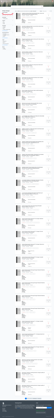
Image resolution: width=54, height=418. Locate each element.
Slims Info (31, 1)
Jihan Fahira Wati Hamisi (36, 222)
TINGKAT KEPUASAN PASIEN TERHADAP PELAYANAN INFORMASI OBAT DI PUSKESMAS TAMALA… (32, 155)
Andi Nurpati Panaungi (29, 158)
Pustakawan (42, 1)
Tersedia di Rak (5, 18)
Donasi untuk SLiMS (41, 410)
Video (4, 23)
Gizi (3, 42)
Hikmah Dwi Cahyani (36, 209)
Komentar (24, 15)
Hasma (27, 55)
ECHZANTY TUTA (34, 132)
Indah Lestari (33, 389)
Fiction (4, 27)
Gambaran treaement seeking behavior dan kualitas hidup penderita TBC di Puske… (32, 360)
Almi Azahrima (33, 94)
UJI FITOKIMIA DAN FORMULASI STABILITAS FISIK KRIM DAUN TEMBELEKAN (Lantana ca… (33, 117)
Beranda (22, 1)
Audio (4, 22)
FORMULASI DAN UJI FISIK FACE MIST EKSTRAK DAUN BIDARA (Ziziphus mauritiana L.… (33, 129)
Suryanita (28, 145)
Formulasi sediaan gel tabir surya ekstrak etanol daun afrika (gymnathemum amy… (32, 27)
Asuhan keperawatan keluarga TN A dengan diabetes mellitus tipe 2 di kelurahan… (32, 219)
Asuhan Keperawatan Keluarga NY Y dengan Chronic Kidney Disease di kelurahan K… (32, 232)
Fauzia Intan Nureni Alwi (29, 350)
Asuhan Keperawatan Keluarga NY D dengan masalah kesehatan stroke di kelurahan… (32, 258)
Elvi (32, 81)
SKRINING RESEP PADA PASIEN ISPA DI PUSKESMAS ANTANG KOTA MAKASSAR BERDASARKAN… (32, 168)
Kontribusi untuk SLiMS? (41, 412)
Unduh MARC (48, 30)
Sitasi (48, 19)
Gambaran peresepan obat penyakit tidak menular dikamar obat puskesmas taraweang (32, 104)
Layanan (3, 409)
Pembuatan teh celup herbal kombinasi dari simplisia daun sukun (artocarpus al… (32, 78)
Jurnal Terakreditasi (6, 43)
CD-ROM (4, 35)
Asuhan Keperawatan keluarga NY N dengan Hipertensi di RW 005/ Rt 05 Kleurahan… (33, 245)
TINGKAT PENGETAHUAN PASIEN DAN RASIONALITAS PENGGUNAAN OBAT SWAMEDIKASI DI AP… (32, 142)
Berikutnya (35, 398)
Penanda (28, 15)
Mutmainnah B (28, 17)
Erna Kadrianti (28, 376)
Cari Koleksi (49, 407)
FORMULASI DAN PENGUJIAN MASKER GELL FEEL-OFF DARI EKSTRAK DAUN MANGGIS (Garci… (33, 14)
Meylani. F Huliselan (32, 286)
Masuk (45, 1)
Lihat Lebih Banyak (5, 30)
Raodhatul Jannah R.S (29, 209)
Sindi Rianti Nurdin (32, 55)
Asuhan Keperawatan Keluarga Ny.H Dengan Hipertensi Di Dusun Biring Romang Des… (33, 347)
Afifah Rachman (34, 17)
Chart (4, 36)
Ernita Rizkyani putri (29, 248)
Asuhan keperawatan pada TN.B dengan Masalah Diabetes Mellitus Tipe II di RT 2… (32, 206)
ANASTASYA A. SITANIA (35, 171)
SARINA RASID (32, 145)
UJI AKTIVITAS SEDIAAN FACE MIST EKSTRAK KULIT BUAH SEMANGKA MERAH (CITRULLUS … (32, 193)
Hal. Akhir (39, 398)
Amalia (32, 376)
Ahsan (27, 286)
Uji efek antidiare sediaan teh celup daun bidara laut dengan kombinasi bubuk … (32, 52)
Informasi (28, 1)
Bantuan (37, 1)
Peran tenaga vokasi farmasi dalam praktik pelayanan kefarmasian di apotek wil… (32, 91)
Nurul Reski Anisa (29, 363)
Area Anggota (49, 1)
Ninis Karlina (34, 235)
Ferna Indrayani (28, 94)
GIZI (3, 28)
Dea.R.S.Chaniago (35, 363)
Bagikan (32, 15)
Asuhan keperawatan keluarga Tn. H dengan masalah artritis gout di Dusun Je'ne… (32, 322)
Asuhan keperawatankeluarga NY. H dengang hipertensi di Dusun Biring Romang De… (33, 335)
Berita (35, 1)
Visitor (25, 1)
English (4, 48)
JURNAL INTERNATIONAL (6, 29)
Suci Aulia (35, 158)
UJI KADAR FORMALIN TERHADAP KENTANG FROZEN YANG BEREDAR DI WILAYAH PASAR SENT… (32, 181)
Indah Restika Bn (29, 389)
